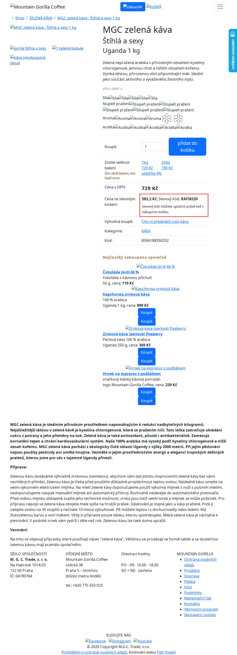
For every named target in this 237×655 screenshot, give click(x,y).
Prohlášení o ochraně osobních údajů (94, 652)
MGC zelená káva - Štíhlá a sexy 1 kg (88, 18)
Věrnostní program (201, 609)
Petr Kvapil (166, 652)
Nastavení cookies (200, 614)
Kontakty (192, 603)
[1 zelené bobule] (71, 48)
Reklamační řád (197, 598)
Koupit (147, 312)
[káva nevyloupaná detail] (28, 60)
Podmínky (193, 592)
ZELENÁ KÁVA (40, 18)
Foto (188, 587)
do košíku (187, 146)
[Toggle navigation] (220, 6)
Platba (189, 581)
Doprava (191, 576)
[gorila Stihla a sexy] (28, 48)
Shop (19, 18)
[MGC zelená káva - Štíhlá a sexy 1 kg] (43, 27)
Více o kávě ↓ (113, 88)
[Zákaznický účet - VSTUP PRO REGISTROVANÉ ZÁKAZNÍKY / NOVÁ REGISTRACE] (132, 6)
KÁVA (146, 230)
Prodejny (192, 570)
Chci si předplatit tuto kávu (165, 221)
